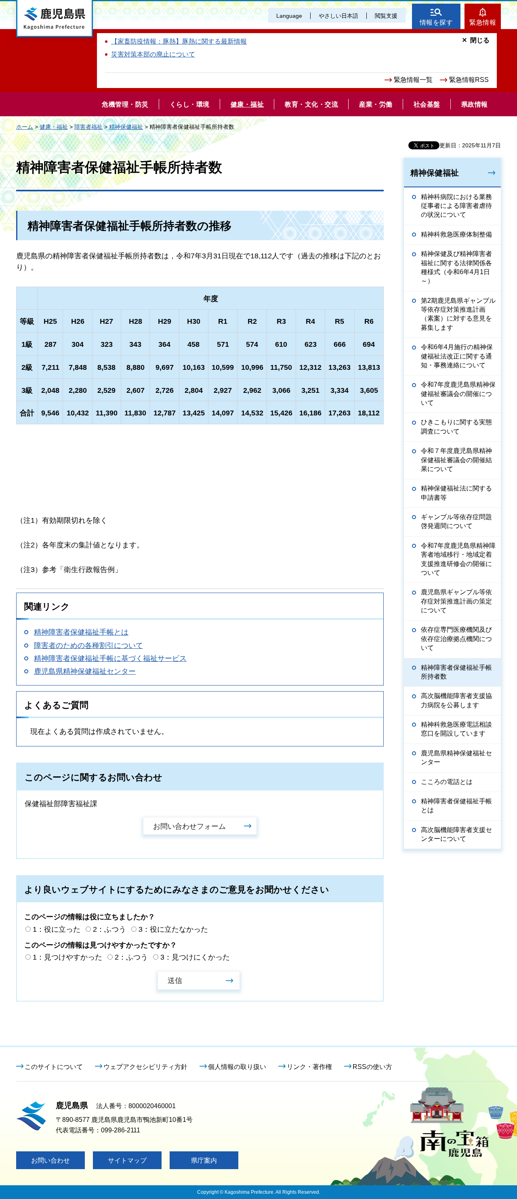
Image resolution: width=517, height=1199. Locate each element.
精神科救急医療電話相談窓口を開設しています (456, 729)
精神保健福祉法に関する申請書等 (456, 493)
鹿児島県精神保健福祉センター (85, 671)
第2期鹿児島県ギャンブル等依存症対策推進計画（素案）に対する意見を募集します (458, 314)
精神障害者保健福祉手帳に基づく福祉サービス (110, 658)
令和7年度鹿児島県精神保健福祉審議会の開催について (458, 393)
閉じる (480, 40)
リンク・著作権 (309, 1066)
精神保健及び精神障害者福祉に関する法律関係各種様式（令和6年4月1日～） (456, 267)
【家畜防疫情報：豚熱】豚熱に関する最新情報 (179, 41)
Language (289, 16)
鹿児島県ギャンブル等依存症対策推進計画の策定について (456, 601)
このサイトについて (54, 1066)
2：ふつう (109, 929)
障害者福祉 (88, 127)
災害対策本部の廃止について (153, 54)
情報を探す (436, 22)
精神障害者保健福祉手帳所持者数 (456, 672)
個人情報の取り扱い (237, 1066)
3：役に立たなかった (173, 929)
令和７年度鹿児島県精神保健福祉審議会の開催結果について (456, 459)
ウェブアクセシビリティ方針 (145, 1066)
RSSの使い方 (372, 1066)
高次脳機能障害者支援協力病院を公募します (456, 700)
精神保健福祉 (126, 127)
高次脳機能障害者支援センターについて (456, 834)
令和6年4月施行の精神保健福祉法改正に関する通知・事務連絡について (457, 356)
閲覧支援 (386, 16)
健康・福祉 (54, 127)
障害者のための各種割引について (88, 645)
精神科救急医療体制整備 (456, 234)
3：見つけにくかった (195, 957)
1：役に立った (56, 929)
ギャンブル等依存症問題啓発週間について (456, 521)
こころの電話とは (447, 781)
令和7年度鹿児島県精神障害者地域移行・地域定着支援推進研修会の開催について (458, 559)
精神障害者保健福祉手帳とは (81, 632)
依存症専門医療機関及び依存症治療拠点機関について (456, 638)
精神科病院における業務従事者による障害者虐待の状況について (456, 205)
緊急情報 (482, 22)
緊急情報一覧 (413, 79)
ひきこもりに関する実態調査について (456, 426)
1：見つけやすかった (67, 957)
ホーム (24, 127)
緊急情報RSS (469, 79)
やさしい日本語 (338, 16)
